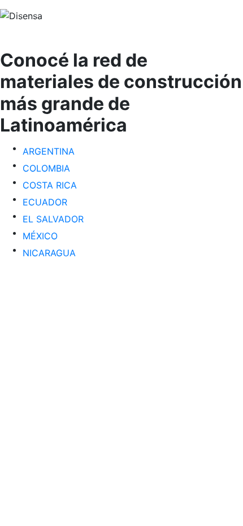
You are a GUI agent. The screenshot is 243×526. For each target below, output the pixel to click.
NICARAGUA (49, 252)
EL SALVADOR (53, 219)
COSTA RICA (50, 185)
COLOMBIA (46, 168)
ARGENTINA (49, 151)
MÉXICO (40, 236)
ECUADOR (45, 202)
